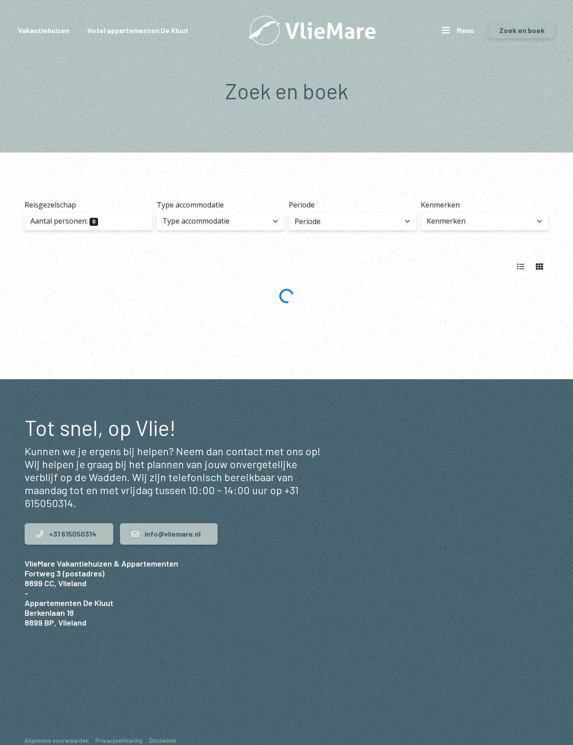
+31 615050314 (72, 533)
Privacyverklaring (118, 740)
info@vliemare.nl (172, 533)
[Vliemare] (312, 30)
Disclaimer (163, 740)
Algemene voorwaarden (57, 740)
